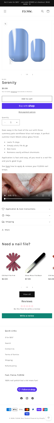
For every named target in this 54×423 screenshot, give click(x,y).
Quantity (5, 117)
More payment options (27, 112)
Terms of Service (12, 354)
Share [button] (7, 230)
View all (27, 294)
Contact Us (9, 349)
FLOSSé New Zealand (22, 418)
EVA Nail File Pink (8, 275)
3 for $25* (9, 337)
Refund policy (11, 366)
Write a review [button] (27, 316)
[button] (5, 11)
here (8, 166)
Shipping (14, 91)
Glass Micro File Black (33, 275)
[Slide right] (32, 74)
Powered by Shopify (38, 418)
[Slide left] (21, 74)
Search (8, 343)
